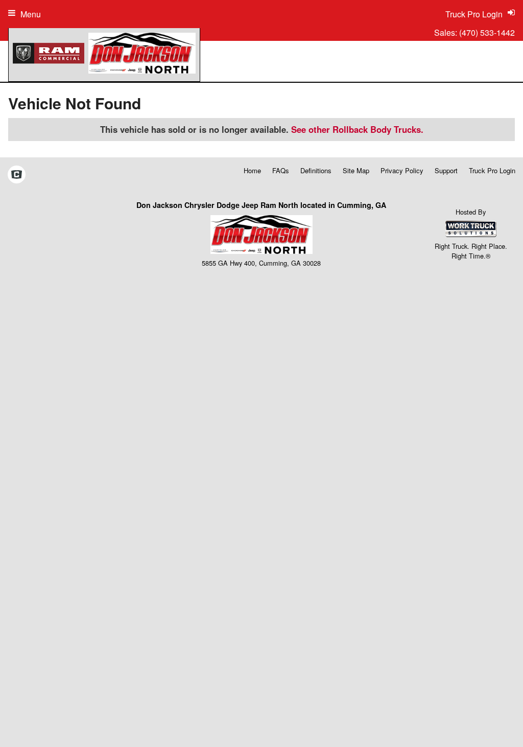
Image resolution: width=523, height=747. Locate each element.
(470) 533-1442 (487, 32)
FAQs (280, 170)
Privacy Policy (402, 170)
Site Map (356, 170)
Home (252, 170)
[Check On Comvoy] (17, 175)
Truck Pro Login (492, 170)
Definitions (315, 170)
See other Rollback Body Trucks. (357, 129)
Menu (30, 14)
